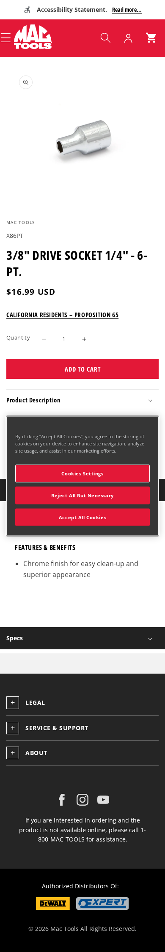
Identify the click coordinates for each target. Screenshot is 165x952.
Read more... (127, 9)
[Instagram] (82, 800)
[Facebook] (62, 800)
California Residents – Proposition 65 (62, 314)
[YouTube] (103, 800)
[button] (105, 38)
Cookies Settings (82, 473)
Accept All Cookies (82, 517)
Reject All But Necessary (82, 495)
